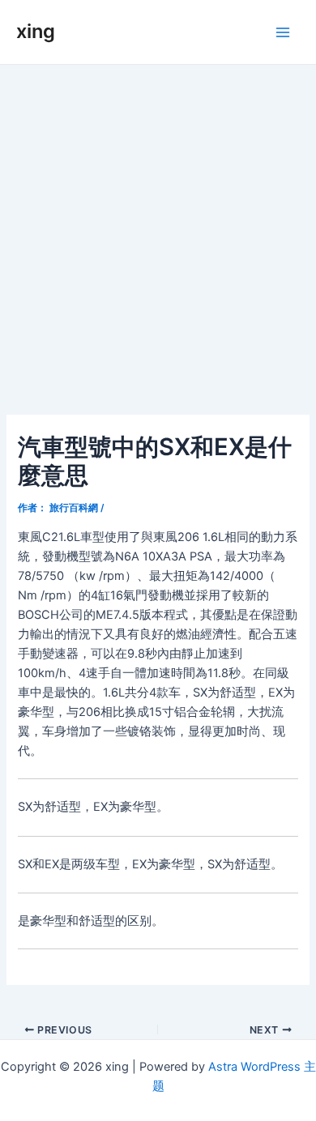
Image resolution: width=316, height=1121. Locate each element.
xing (35, 31)
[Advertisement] (158, 231)
